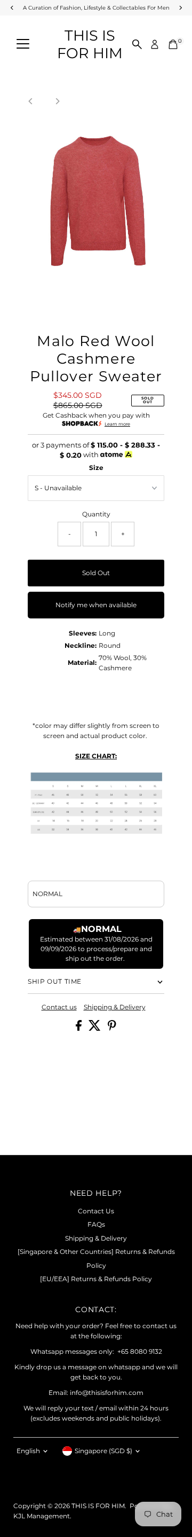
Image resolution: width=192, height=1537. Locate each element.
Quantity (96, 514)
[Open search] (137, 44)
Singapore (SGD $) (103, 1451)
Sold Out (96, 573)
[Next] (57, 101)
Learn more (117, 424)
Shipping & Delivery (115, 1007)
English (28, 1451)
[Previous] (31, 101)
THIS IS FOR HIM (90, 44)
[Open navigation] (23, 44)
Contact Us (96, 1211)
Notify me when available (96, 605)
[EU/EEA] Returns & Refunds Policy (96, 1279)
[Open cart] (173, 44)
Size (96, 468)
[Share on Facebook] (79, 1028)
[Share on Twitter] (95, 1028)
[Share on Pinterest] (112, 1028)
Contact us (59, 1007)
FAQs (96, 1224)
